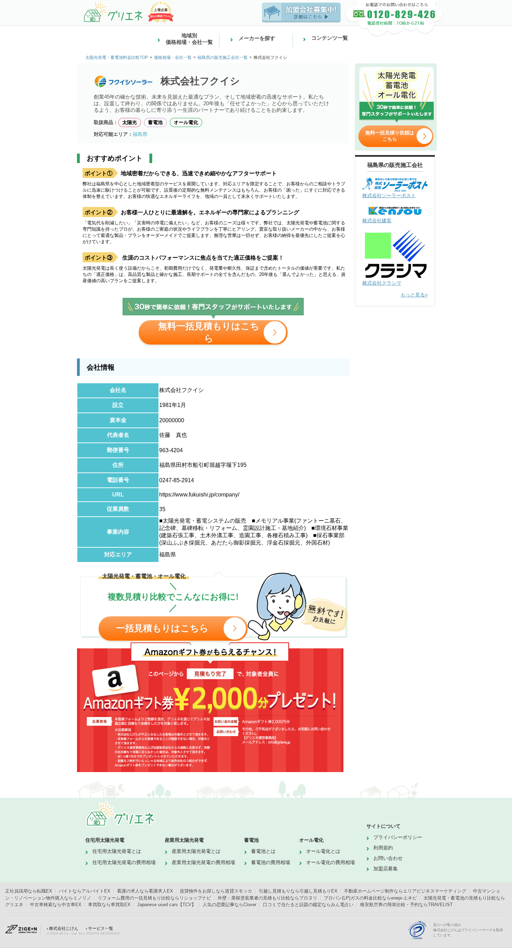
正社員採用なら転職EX (28, 891)
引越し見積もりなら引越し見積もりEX (298, 891)
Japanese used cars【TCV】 (166, 904)
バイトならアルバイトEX (84, 891)
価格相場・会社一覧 (173, 57)
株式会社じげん (63, 928)
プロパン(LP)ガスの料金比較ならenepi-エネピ (370, 898)
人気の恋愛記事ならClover (229, 904)
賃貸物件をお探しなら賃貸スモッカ (216, 891)
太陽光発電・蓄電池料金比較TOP (116, 57)
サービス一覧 (100, 928)
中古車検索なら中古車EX (56, 904)
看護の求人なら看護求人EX (145, 891)
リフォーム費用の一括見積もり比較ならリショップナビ (154, 898)
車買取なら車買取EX (109, 904)
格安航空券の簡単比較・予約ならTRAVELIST (406, 904)
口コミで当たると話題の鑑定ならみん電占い (308, 904)
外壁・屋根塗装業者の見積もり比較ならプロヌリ (267, 898)
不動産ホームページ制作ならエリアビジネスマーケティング (405, 891)
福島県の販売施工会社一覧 (222, 57)
